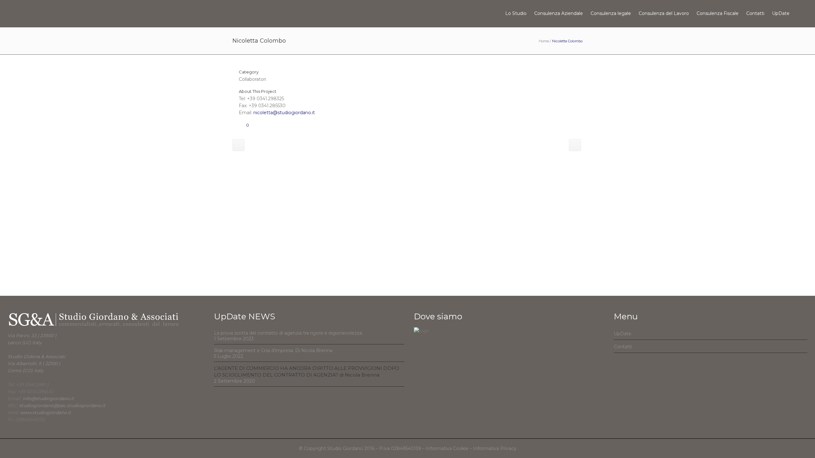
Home (544, 41)
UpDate (622, 334)
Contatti (623, 347)
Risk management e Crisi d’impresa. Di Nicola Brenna (273, 350)
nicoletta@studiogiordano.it (284, 112)
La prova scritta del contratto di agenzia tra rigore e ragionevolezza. (288, 333)
